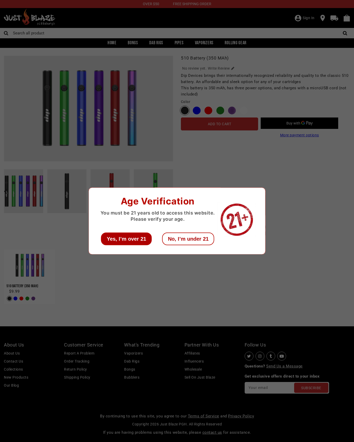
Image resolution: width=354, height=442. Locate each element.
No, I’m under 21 (188, 239)
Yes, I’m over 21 (126, 239)
